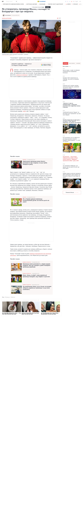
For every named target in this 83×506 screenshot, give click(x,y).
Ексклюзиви (42, 4)
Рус (80, 1)
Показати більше (70, 192)
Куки (43, 7)
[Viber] (68, 1)
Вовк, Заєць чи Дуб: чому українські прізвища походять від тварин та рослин (36, 275)
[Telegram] (70, 1)
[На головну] (41, 1)
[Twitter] (73, 1)
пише (24, 111)
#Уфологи (12, 297)
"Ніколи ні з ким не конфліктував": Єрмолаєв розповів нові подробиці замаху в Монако (71, 105)
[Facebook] (66, 1)
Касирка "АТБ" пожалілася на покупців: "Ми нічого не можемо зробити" (71, 79)
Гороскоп (75, 4)
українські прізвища (21, 75)
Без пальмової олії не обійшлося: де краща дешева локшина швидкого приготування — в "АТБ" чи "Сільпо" (71, 139)
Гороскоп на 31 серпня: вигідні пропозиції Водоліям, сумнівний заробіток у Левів (71, 87)
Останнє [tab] (65, 63)
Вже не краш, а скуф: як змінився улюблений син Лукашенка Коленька (71, 71)
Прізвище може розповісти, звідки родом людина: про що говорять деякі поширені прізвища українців (36, 265)
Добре (47, 7)
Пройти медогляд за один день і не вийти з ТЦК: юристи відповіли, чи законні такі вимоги (72, 121)
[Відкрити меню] (3, 1)
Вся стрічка (65, 66)
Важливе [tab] (78, 63)
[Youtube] (71, 1)
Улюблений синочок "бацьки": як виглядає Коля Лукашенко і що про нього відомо (72, 113)
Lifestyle (24, 159)
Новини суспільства (27, 262)
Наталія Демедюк (8, 15)
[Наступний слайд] (82, 4)
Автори (69, 4)
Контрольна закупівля (31, 4)
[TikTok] (77, 1)
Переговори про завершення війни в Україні (13, 4)
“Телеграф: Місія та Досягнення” (55, 4)
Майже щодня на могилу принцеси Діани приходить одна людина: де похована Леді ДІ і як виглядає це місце (72, 175)
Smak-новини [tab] (72, 63)
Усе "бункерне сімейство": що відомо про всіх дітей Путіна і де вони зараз (71, 167)
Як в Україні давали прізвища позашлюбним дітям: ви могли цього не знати (36, 200)
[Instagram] (75, 1)
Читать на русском (6, 18)
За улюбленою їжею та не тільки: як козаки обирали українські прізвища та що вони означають (37, 288)
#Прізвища (7, 297)
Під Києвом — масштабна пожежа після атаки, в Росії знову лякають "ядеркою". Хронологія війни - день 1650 (71, 158)
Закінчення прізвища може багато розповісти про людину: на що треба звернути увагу (35, 163)
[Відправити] (16, 1)
